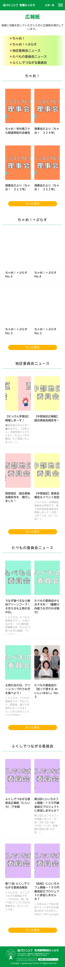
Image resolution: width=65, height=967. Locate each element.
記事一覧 (49, 5)
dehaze (60, 5)
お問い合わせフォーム (48, 959)
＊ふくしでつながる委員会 (28, 63)
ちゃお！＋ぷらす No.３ (16, 331)
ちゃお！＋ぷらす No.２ (46, 331)
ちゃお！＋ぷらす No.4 (45, 274)
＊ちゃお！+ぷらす (23, 44)
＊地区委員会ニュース (25, 50)
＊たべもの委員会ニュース (28, 56)
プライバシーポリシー (27, 959)
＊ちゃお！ (17, 38)
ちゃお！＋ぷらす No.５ (16, 274)
